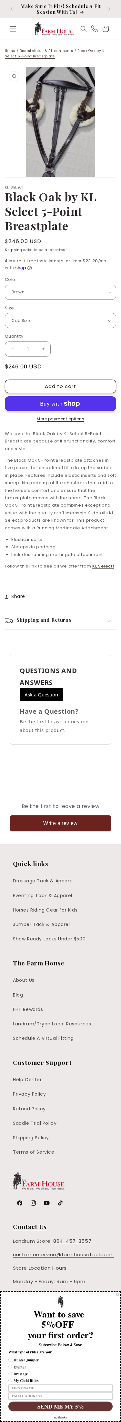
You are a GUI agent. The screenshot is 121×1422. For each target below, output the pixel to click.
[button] (13, 29)
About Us (24, 980)
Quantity (14, 336)
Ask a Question (41, 694)
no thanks (60, 1417)
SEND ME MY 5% (60, 1406)
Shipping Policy (31, 1137)
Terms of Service (34, 1152)
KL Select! (103, 566)
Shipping (13, 250)
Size (9, 308)
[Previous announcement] (12, 9)
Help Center (27, 1079)
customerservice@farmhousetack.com (63, 1254)
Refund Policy (29, 1109)
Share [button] (18, 596)
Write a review (60, 823)
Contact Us (30, 1226)
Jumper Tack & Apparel (41, 924)
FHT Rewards (28, 1009)
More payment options (60, 419)
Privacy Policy (29, 1094)
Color (11, 279)
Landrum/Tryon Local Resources (52, 1024)
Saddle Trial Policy (34, 1123)
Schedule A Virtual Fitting (43, 1038)
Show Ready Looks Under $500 (49, 939)
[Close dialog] (118, 1295)
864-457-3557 (72, 1241)
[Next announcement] (109, 9)
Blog (18, 995)
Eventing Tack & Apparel (42, 895)
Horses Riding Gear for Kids (45, 910)
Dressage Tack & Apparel (43, 881)
